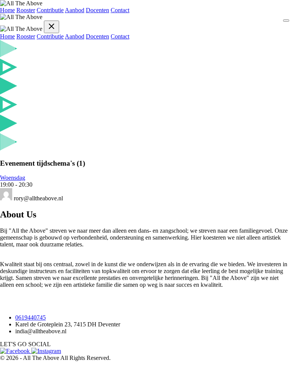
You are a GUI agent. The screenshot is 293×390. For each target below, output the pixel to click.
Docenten (97, 10)
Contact (120, 10)
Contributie (50, 10)
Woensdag (12, 177)
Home (7, 10)
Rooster (25, 10)
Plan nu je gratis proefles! (30, 304)
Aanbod (74, 10)
